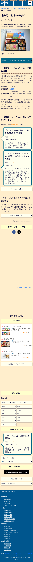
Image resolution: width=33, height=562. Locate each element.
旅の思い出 (7, 550)
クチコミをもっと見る (16, 189)
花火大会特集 (8, 528)
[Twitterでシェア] (19, 232)
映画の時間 (7, 544)
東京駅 (3, 402)
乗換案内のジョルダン (11, 553)
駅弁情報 (4, 3)
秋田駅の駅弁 (21, 8)
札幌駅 (24, 402)
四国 (3, 420)
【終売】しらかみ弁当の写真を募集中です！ (16, 60)
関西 (3, 417)
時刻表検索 (7, 499)
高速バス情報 (8, 517)
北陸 (3, 413)
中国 (18, 417)
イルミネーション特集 (11, 532)
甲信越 (19, 410)
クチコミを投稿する (16, 215)
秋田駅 (12, 89)
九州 (18, 420)
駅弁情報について (17, 479)
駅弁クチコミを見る (8, 458)
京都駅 (14, 402)
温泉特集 (7, 538)
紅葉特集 (7, 534)
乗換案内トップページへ (8, 483)
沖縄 (3, 424)
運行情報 (7, 503)
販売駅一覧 (11, 8)
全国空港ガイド (9, 521)
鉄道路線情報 (8, 513)
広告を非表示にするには (24, 287)
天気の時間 (7, 546)
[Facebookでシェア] (14, 232)
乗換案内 (4, 496)
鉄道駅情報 (7, 511)
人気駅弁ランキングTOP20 (16, 364)
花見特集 (7, 526)
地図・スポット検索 (10, 505)
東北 (18, 406)
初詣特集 (7, 536)
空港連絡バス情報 (9, 519)
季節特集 (4, 523)
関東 (3, 410)
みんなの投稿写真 (8, 461)
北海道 (3, 406)
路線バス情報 (8, 515)
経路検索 (7, 501)
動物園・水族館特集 (10, 530)
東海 (18, 413)
